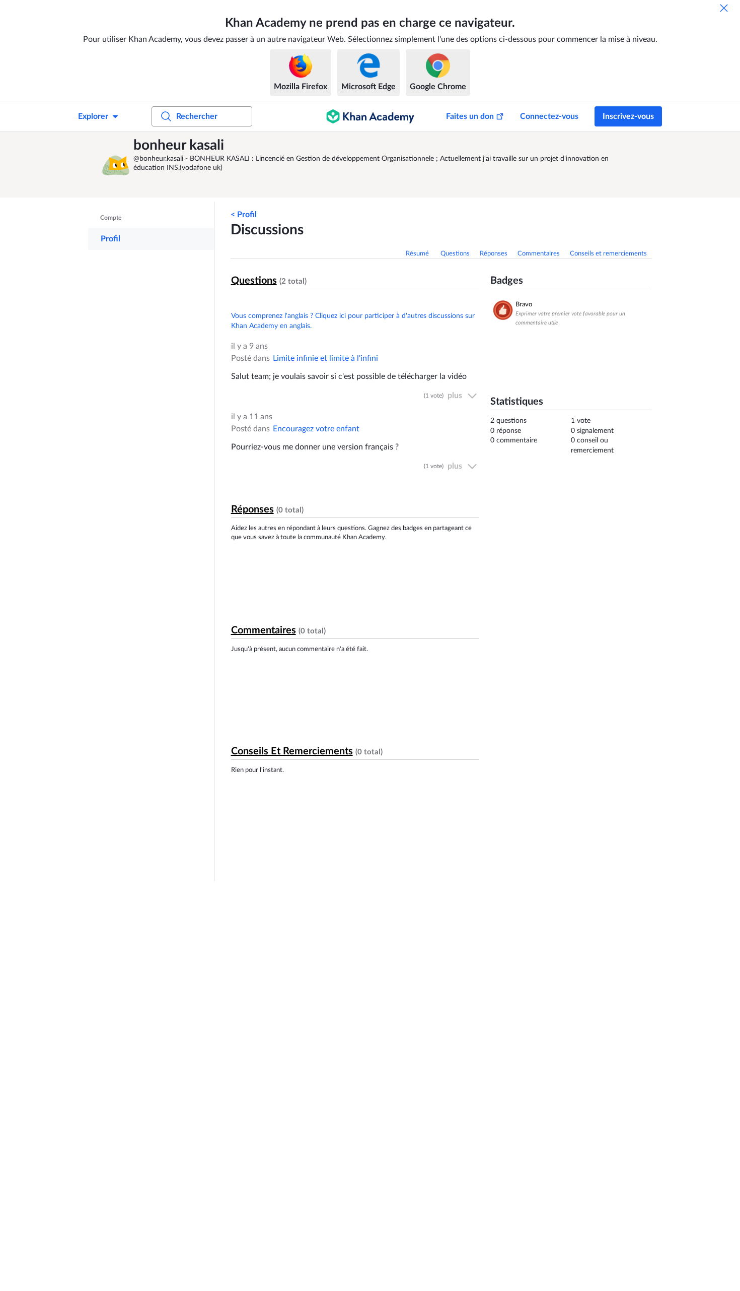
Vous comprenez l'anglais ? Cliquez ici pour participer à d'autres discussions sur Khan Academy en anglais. (353, 321)
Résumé (418, 253)
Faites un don (470, 116)
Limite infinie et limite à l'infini (325, 358)
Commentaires (538, 253)
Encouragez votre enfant (316, 429)
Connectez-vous (549, 116)
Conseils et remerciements (608, 253)
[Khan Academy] (370, 116)
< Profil (244, 215)
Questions (455, 253)
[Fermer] (724, 8)
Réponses (493, 253)
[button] (113, 164)
